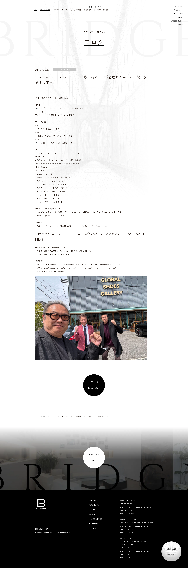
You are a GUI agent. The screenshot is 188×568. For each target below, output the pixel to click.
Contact (178, 25)
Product (178, 14)
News (180, 17)
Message (179, 6)
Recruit (93, 528)
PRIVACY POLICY (41, 529)
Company (178, 10)
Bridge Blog (177, 21)
